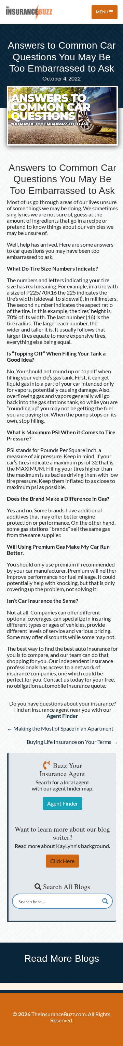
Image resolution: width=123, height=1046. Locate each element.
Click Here (62, 861)
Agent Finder (62, 803)
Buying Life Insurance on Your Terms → (72, 741)
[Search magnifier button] (105, 901)
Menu (102, 11)
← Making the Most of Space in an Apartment (60, 728)
